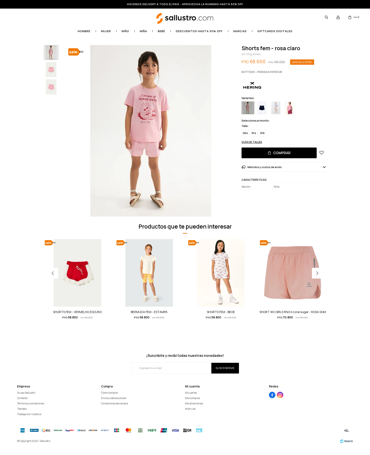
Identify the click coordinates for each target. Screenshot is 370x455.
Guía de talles (252, 142)
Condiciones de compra (114, 403)
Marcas (240, 31)
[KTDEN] (289, 107)
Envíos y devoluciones (113, 398)
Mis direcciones (194, 403)
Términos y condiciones (30, 403)
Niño (125, 31)
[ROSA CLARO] (248, 107)
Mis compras (192, 398)
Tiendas (22, 409)
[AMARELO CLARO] (275, 107)
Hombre (84, 31)
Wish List (190, 409)
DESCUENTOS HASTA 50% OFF (199, 31)
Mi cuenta (191, 393)
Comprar (282, 153)
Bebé (161, 31)
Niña (143, 31)
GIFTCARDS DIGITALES (274, 31)
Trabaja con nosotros (29, 414)
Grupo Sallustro (26, 393)
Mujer (106, 31)
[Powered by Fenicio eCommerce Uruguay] (346, 441)
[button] (326, 17)
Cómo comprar (109, 393)
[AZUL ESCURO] (261, 107)
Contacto (22, 398)
